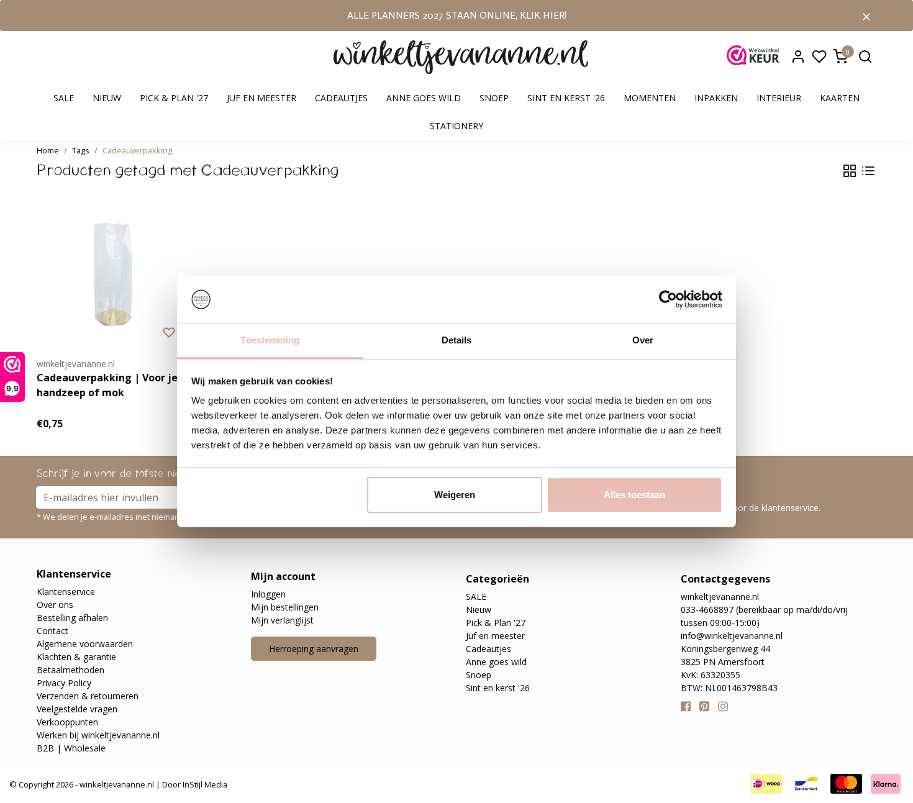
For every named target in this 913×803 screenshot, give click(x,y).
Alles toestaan (634, 494)
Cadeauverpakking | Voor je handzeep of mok (107, 385)
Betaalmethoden (70, 670)
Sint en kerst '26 (566, 98)
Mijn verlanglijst (282, 620)
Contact (52, 631)
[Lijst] (868, 171)
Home (48, 150)
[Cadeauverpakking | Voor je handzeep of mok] (113, 275)
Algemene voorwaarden (85, 644)
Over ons (55, 604)
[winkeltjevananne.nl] (461, 57)
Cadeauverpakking (137, 150)
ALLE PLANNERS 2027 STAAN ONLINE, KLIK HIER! (456, 15)
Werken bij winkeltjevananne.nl (98, 735)
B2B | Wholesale (71, 748)
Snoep (494, 98)
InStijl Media (204, 784)
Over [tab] (642, 340)
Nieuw (107, 98)
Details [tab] (457, 340)
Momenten (650, 98)
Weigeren (454, 494)
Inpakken (716, 98)
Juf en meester (261, 98)
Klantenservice (66, 591)
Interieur (778, 98)
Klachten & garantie (76, 657)
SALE (63, 98)
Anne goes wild (423, 98)
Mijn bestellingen (285, 607)
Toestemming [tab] (269, 340)
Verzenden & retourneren (88, 696)
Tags (80, 150)
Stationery (456, 126)
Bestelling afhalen (72, 618)
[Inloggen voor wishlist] (169, 331)
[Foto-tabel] (850, 171)
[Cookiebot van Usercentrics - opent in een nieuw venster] (668, 299)
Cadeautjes (341, 98)
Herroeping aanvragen (313, 649)
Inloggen (268, 594)
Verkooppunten (67, 722)
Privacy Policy (64, 683)
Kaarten (840, 98)
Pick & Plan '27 (174, 98)
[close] (866, 15)
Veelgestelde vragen (77, 709)
